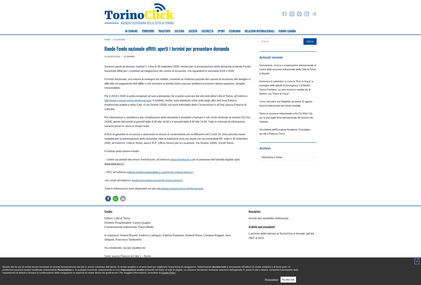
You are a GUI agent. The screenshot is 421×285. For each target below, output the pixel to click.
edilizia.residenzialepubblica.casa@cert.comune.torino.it (160, 172)
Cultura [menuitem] (179, 31)
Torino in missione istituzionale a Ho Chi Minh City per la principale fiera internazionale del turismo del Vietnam (286, 117)
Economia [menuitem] (235, 31)
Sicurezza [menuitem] (207, 31)
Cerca (310, 41)
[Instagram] (299, 13)
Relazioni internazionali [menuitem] (259, 31)
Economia (129, 56)
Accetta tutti (288, 279)
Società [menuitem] (192, 31)
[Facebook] (284, 13)
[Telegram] (314, 13)
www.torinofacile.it (180, 159)
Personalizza (271, 279)
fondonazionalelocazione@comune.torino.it (157, 180)
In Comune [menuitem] (131, 31)
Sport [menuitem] (221, 31)
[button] (108, 198)
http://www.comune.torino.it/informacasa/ (127, 100)
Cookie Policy (168, 272)
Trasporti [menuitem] (164, 31)
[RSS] (306, 13)
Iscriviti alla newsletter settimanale (268, 218)
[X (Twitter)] (291, 13)
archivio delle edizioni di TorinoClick (272, 233)
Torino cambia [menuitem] (287, 31)
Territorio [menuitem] (148, 31)
